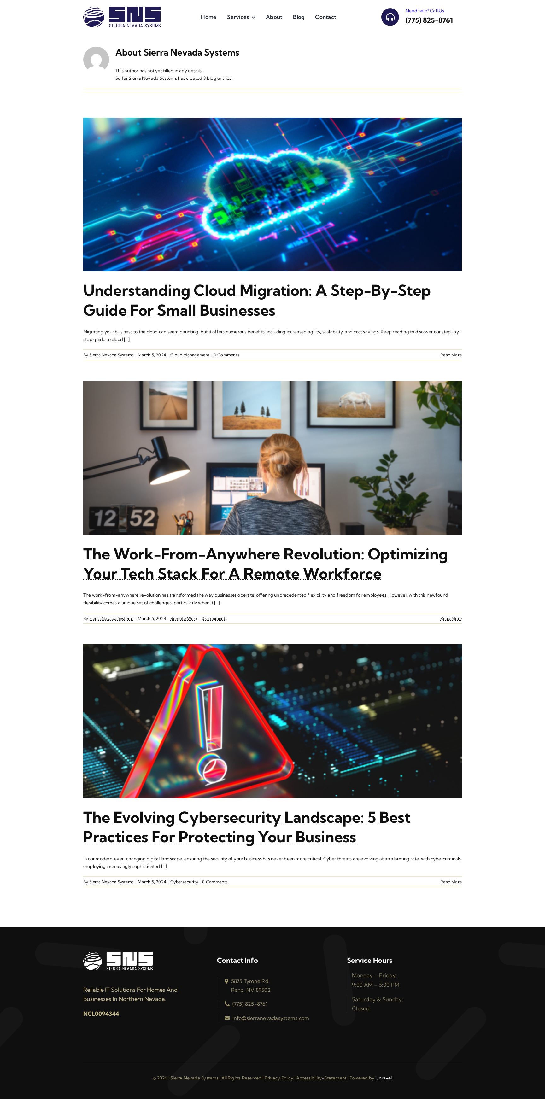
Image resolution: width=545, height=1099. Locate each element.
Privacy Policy (279, 1078)
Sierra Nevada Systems (111, 354)
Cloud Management (189, 354)
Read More (451, 354)
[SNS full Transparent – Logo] (122, 9)
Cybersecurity (184, 881)
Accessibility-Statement (321, 1078)
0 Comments (226, 354)
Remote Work (183, 618)
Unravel (383, 1078)
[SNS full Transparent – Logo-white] (118, 954)
